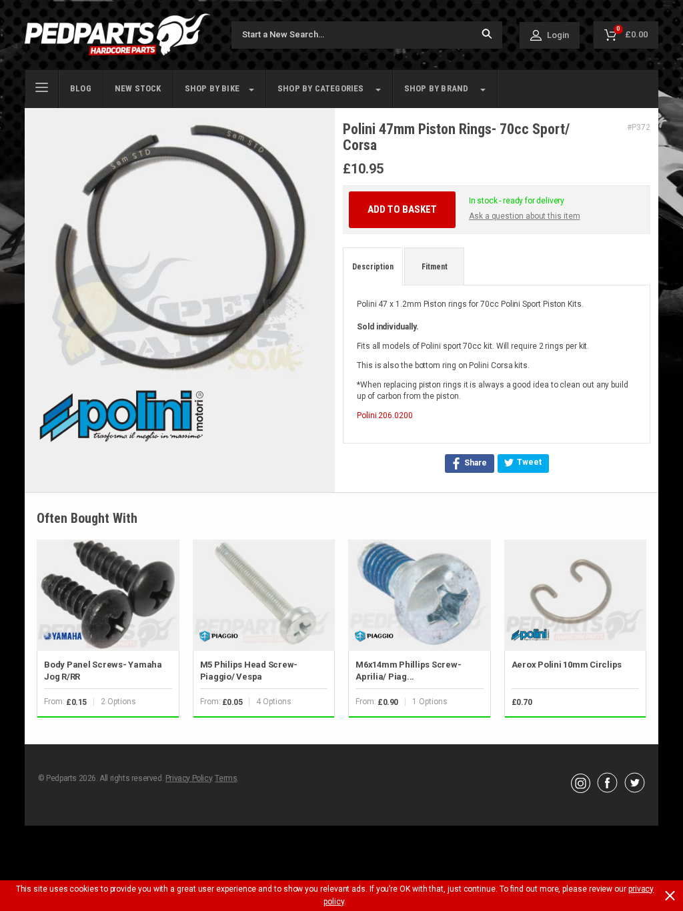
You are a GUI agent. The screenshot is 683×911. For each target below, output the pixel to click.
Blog (80, 88)
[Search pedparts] (487, 35)
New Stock (138, 88)
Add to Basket (402, 209)
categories (320, 88)
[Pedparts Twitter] (634, 789)
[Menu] (41, 86)
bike (212, 88)
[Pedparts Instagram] (580, 789)
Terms (226, 778)
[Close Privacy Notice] (670, 895)
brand (436, 88)
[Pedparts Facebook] (607, 789)
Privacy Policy (188, 778)
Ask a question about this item (524, 216)
